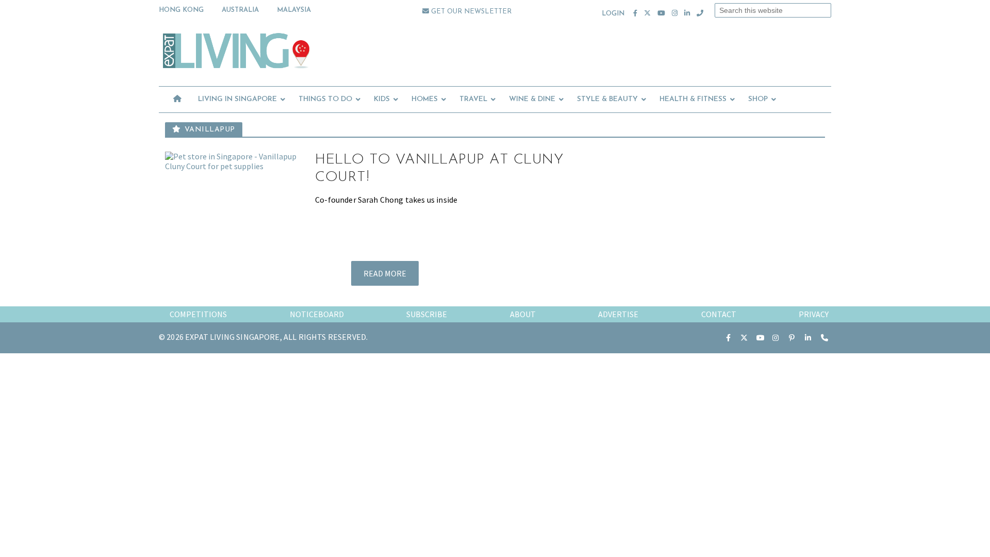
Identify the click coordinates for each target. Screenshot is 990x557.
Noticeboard (317, 314)
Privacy (814, 314)
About (523, 314)
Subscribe (426, 314)
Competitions (198, 314)
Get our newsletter (470, 11)
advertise (618, 314)
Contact (718, 314)
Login (613, 13)
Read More (385, 273)
